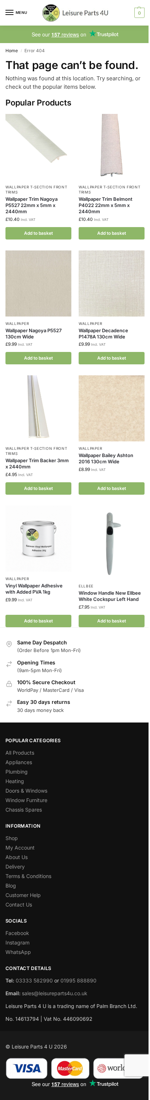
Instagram (17, 942)
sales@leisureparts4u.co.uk (54, 993)
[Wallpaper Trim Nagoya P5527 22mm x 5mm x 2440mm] (38, 147)
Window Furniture (26, 800)
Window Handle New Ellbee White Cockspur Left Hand (110, 596)
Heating (14, 781)
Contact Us (18, 904)
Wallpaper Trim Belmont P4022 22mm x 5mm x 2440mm (106, 205)
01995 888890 (78, 980)
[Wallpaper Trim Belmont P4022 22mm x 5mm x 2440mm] (112, 147)
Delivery (15, 866)
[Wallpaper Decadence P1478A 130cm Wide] (112, 283)
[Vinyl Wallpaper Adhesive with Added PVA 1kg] (38, 539)
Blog (10, 885)
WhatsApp (18, 952)
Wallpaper (17, 323)
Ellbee (86, 586)
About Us (16, 857)
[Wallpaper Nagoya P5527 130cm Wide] (38, 283)
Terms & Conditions (28, 876)
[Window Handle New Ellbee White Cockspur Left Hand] (112, 542)
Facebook (17, 933)
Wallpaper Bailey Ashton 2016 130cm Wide (106, 458)
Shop (11, 838)
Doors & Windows (26, 790)
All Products (19, 753)
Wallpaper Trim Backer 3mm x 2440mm (37, 463)
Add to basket (38, 233)
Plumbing (16, 772)
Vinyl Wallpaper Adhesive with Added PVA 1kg (34, 589)
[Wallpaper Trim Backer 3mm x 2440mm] (38, 408)
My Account (20, 847)
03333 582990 (34, 980)
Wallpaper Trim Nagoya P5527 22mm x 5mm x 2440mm (31, 205)
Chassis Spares (23, 809)
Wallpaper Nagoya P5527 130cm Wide (33, 333)
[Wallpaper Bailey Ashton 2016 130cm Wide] (112, 408)
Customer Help (23, 895)
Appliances (18, 762)
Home (11, 50)
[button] (139, 13)
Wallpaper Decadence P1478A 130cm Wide (103, 333)
